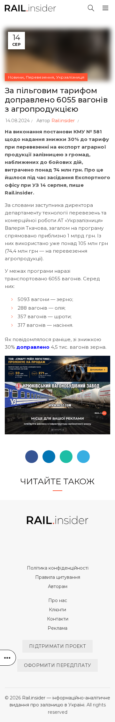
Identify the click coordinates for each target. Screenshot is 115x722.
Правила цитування (57, 577)
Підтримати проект (57, 646)
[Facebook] (31, 456)
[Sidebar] (8, 658)
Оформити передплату (57, 665)
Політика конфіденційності (57, 568)
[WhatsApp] (66, 456)
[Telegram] (83, 456)
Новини (16, 77)
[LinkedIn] (48, 456)
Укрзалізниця (70, 77)
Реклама (57, 628)
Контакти (57, 619)
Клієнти (57, 610)
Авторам (57, 586)
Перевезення (40, 77)
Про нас (57, 600)
